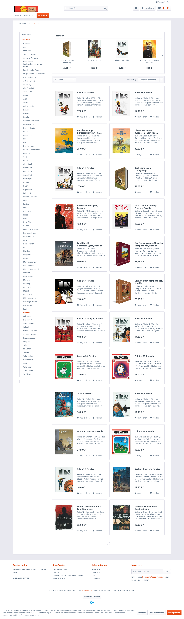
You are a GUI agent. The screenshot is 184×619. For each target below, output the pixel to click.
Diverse (26, 186)
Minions (26, 280)
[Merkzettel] (136, 8)
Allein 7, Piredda (122, 60)
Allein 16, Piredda (85, 92)
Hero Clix (27, 222)
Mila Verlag (28, 276)
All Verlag (27, 84)
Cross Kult (27, 175)
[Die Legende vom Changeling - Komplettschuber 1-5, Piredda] (67, 49)
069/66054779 (21, 578)
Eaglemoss (27, 189)
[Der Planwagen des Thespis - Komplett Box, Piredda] (121, 254)
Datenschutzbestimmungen (154, 577)
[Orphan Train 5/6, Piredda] (121, 480)
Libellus (26, 251)
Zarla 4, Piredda (94, 60)
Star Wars (27, 51)
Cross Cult (27, 168)
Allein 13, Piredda (85, 281)
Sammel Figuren (30, 330)
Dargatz (26, 182)
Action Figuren (29, 81)
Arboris (26, 95)
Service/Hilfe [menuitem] (163, 2)
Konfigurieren (174, 613)
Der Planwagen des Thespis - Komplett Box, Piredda (149, 244)
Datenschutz (97, 572)
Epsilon (26, 204)
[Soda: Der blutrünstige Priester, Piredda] (121, 216)
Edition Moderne (30, 197)
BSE (24, 139)
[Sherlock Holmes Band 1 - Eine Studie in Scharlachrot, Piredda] (121, 517)
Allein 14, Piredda (85, 168)
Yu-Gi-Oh (27, 374)
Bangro (26, 110)
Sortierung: (131, 79)
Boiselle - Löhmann (31, 120)
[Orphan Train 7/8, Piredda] (64, 442)
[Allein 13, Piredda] (64, 291)
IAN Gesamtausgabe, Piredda (87, 206)
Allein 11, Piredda (143, 393)
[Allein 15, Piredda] (121, 103)
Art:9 (25, 99)
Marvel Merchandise (32, 269)
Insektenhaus (29, 236)
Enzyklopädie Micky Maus (34, 73)
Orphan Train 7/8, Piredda (90, 431)
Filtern (60, 79)
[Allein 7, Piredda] (122, 49)
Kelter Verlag (28, 244)
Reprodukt (27, 320)
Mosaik (26, 291)
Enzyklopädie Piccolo (32, 70)
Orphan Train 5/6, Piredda (147, 469)
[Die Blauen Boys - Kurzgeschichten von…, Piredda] (121, 141)
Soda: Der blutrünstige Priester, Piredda (146, 206)
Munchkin (27, 294)
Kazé (25, 240)
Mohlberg (27, 287)
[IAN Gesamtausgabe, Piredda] (64, 216)
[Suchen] (105, 8)
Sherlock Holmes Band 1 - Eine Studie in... (89, 507)
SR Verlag (27, 349)
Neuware (26, 39)
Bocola (26, 117)
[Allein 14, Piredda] (64, 179)
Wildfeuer (27, 367)
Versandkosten (86, 590)
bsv (24, 142)
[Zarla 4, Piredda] (95, 49)
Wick (25, 363)
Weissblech (28, 359)
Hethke (26, 225)
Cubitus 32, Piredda (144, 356)
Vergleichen (84, 117)
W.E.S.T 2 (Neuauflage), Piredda (149, 61)
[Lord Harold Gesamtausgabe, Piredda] (64, 254)
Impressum (97, 578)
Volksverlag (28, 356)
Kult (25, 247)
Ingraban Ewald (29, 233)
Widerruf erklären (92, 596)
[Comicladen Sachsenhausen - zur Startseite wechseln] (26, 9)
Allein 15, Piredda (143, 92)
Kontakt (56, 572)
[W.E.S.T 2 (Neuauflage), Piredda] (149, 49)
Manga (26, 47)
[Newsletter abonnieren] (167, 571)
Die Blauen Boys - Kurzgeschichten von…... (89, 131)
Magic (25, 258)
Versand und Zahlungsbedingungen (68, 575)
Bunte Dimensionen (31, 149)
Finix (25, 218)
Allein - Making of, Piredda (90, 318)
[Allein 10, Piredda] (64, 480)
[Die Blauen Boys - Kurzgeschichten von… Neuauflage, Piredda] (64, 141)
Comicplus (27, 171)
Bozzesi (26, 131)
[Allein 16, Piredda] (64, 103)
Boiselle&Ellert (29, 124)
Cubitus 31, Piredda (144, 431)
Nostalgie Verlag (30, 302)
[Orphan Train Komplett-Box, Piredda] (121, 291)
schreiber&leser (30, 334)
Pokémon (27, 316)
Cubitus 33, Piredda (86, 356)
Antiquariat (27, 34)
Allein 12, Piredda (143, 318)
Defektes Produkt (60, 569)
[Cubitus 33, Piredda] (64, 367)
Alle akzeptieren (157, 613)
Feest (25, 215)
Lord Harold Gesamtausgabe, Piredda (89, 244)
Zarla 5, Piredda (85, 393)
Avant (25, 102)
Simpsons (27, 341)
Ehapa (26, 200)
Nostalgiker (28, 305)
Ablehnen (142, 613)
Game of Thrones (30, 58)
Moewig (26, 283)
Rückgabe (96, 569)
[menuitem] (86, 8)
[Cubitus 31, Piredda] (121, 442)
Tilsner (26, 352)
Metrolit (26, 273)
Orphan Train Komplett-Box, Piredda (149, 282)
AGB (94, 575)
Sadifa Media (28, 323)
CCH (25, 157)
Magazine (27, 254)
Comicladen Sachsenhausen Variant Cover (33, 64)
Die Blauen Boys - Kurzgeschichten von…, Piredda (146, 131)
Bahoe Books (28, 106)
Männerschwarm (30, 262)
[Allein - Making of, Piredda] (64, 329)
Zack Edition (28, 370)
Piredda (26, 312)
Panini (26, 309)
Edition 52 (27, 193)
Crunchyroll (28, 178)
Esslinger (27, 211)
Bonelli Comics (29, 128)
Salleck (26, 327)
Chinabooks (28, 164)
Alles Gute (27, 92)
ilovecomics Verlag (31, 229)
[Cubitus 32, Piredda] (121, 367)
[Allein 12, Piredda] (121, 329)
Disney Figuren (29, 77)
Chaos (25, 160)
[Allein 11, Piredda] (121, 404)
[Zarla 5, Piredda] (64, 404)
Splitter (26, 345)
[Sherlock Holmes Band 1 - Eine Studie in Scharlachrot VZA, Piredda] (64, 517)
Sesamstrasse (29, 338)
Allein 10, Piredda (85, 469)
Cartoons (27, 43)
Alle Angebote (29, 88)
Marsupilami (28, 265)
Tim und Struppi (30, 54)
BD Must (26, 113)
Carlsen (26, 153)
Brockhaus (27, 135)
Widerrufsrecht (59, 578)
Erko (25, 207)
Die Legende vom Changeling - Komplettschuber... (67, 61)
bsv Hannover (29, 146)
